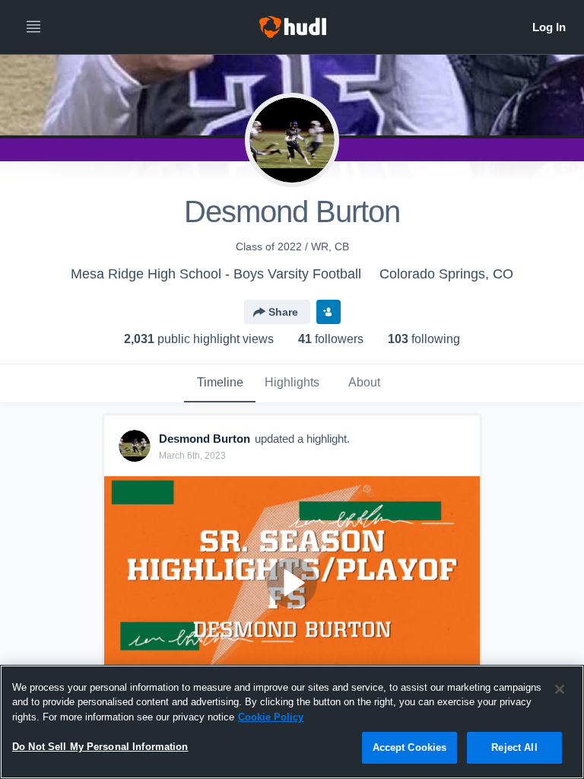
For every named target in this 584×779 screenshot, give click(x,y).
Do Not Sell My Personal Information (100, 746)
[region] (292, 722)
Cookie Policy (270, 717)
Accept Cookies (410, 747)
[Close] (559, 689)
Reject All (514, 747)
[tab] (220, 383)
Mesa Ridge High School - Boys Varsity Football (216, 273)
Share (283, 312)
